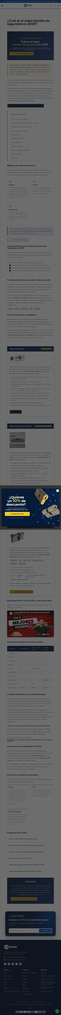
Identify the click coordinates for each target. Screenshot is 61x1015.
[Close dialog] (57, 490)
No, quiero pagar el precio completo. (17, 517)
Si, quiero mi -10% (17, 514)
